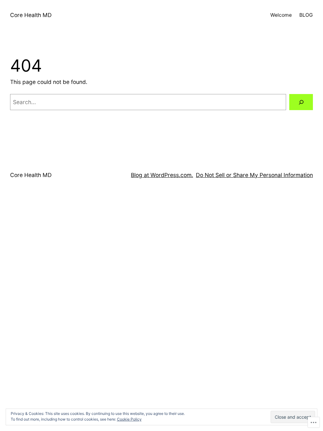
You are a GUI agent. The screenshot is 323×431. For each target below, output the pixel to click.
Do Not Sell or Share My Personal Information (254, 175)
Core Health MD (31, 15)
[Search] (301, 102)
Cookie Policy (129, 419)
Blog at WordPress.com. (162, 175)
